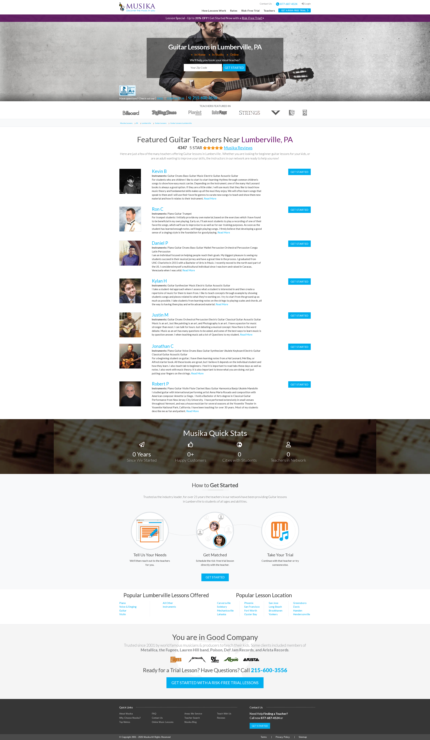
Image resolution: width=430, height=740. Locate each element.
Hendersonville (301, 614)
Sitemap (303, 737)
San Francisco (252, 606)
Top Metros (124, 722)
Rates (233, 10)
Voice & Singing (128, 606)
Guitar (122, 610)
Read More (209, 198)
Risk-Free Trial (250, 10)
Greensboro (300, 602)
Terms (264, 737)
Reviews (221, 718)
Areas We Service (193, 713)
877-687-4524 (288, 3)
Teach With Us (224, 713)
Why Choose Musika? (130, 718)
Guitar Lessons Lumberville (181, 123)
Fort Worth (250, 610)
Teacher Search (192, 718)
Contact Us (266, 3)
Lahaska (221, 614)
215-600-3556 (205, 98)
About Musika (126, 713)
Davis (296, 606)
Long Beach (275, 606)
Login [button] (308, 3)
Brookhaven (275, 610)
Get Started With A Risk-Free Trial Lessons (215, 682)
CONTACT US (175, 98)
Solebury (222, 606)
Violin (122, 614)
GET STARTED (234, 67)
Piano (122, 602)
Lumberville (146, 123)
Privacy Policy (283, 737)
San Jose (273, 602)
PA (137, 123)
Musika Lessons (126, 123)
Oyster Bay (250, 614)
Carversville (224, 602)
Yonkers (273, 614)
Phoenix (248, 602)
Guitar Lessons (160, 123)
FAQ (160, 98)
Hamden (297, 610)
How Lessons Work (214, 10)
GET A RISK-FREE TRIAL (293, 10)
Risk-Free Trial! (252, 18)
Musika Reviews (238, 147)
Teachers (269, 10)
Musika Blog (190, 722)
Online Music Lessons (163, 722)
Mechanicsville (225, 610)
